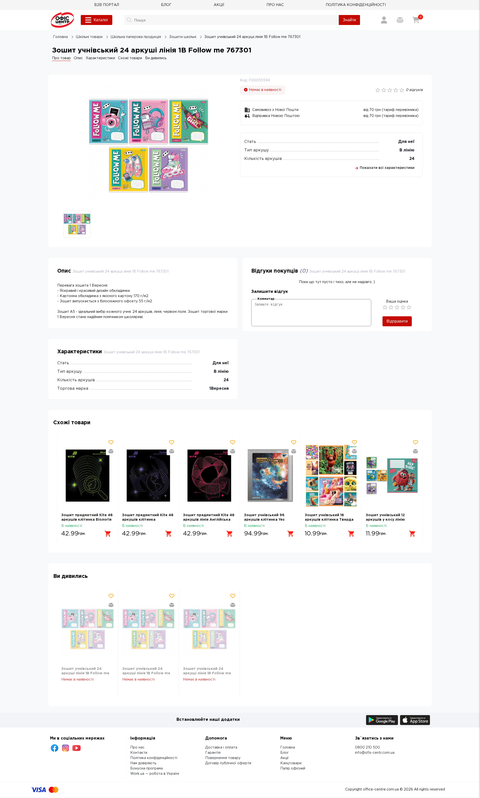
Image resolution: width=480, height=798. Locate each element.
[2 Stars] (391, 307)
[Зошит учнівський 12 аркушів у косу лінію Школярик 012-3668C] (392, 475)
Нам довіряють (143, 763)
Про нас (137, 747)
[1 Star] (385, 307)
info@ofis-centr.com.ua (374, 752)
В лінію (407, 150)
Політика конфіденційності (153, 758)
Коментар (266, 299)
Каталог (101, 20)
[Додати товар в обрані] (111, 442)
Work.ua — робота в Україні (154, 773)
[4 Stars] (403, 307)
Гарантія (212, 752)
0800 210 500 (367, 747)
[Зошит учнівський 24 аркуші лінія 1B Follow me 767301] (87, 629)
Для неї (406, 142)
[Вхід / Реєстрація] (384, 20)
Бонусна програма (146, 768)
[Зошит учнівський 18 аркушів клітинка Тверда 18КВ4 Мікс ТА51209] (331, 475)
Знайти (349, 20)
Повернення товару (222, 758)
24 (411, 159)
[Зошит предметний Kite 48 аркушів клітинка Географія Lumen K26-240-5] (148, 475)
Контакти (138, 752)
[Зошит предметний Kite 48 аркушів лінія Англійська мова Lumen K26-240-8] (209, 475)
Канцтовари (291, 763)
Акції (284, 758)
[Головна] (62, 20)
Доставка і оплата (221, 747)
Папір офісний (292, 768)
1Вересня (219, 389)
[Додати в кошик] (108, 534)
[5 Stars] (409, 307)
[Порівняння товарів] (400, 20)
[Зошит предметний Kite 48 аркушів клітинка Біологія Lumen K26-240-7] (87, 475)
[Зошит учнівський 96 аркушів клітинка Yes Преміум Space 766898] (270, 475)
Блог (284, 752)
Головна (287, 747)
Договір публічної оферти (228, 763)
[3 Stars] (397, 307)
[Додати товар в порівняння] (111, 451)
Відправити (397, 321)
